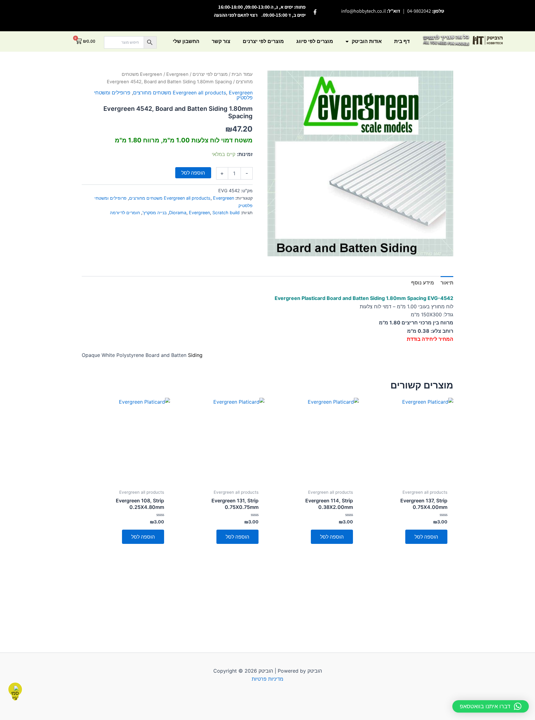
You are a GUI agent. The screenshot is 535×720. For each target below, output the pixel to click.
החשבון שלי (186, 41)
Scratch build (226, 212)
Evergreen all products (199, 92)
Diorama (177, 212)
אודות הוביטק (367, 41)
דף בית (402, 41)
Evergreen (151, 74)
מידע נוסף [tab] (422, 283)
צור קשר (221, 41)
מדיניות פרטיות (267, 679)
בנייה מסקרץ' (154, 212)
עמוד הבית (242, 74)
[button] (490, 706)
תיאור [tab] (447, 283)
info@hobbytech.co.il (363, 11)
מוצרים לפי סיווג (314, 41)
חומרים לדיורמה (125, 212)
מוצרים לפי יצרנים (263, 41)
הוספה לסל (193, 173)
